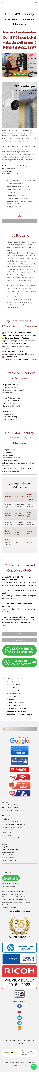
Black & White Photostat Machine (13, 824)
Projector (5, 847)
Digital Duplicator (8, 852)
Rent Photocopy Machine (15, 702)
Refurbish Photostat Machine (12, 827)
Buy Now (19, 634)
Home (6, 1041)
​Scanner (4, 844)
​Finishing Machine (8, 857)
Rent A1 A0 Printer (13, 705)
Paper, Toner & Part (9, 860)
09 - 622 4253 (26, 902)
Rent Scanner (6, 815)
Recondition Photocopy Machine (19, 714)
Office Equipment (13, 691)
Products (12, 1041)
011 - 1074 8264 (21, 899)
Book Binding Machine (14, 685)
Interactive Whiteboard (10, 849)
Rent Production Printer (10, 810)
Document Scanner (13, 694)
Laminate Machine (13, 688)
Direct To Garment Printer (11, 838)
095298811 (17, 907)
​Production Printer (8, 830)
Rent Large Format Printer (11, 807)
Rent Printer (11, 699)
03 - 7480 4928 (22, 891)
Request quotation (19, 640)
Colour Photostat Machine (11, 822)
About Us (31, 1041)
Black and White (19, 711)
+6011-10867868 (15, 894)
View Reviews (32, 1053)
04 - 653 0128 (20, 897)
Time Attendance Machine (16, 682)
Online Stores (21, 1041)
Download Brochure (19, 221)
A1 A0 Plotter (7, 832)
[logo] (6, 3)
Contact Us (19, 1043)
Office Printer (11, 696)
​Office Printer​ (7, 835)
